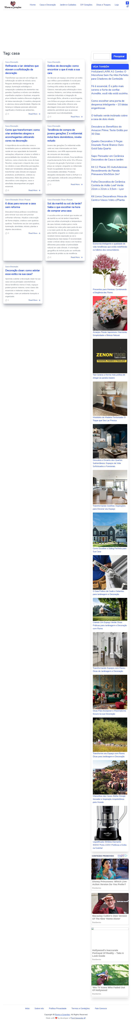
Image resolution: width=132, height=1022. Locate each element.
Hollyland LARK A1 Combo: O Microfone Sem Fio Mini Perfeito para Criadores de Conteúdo (109, 75)
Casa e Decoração (48, 4)
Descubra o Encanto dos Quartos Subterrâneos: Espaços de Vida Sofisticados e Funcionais (107, 463)
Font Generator (77, 1018)
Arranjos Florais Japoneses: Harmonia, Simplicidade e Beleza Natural (110, 334)
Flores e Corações (62, 1014)
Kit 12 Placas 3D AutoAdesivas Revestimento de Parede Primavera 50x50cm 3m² (109, 170)
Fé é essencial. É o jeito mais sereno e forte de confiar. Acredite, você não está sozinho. (109, 89)
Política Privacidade (57, 1008)
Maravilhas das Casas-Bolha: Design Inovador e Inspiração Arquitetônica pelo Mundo (109, 799)
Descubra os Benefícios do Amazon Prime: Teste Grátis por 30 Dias (109, 130)
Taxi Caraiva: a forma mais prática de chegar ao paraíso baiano (109, 376)
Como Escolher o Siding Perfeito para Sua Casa (109, 550)
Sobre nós (39, 1008)
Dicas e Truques (103, 4)
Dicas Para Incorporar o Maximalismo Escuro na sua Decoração (109, 712)
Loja (117, 4)
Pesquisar (119, 56)
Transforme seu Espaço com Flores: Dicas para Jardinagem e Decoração (109, 755)
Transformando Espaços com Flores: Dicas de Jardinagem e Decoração (109, 670)
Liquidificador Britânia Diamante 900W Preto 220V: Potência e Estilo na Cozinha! (110, 844)
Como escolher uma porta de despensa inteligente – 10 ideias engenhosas (109, 104)
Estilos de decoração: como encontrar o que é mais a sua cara (63, 69)
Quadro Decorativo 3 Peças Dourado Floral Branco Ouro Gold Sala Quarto (107, 145)
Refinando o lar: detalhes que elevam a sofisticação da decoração (22, 69)
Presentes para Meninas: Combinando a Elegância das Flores (110, 291)
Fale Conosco (101, 1008)
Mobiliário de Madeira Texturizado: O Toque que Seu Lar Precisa (109, 419)
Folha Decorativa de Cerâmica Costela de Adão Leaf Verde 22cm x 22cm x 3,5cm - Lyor (108, 185)
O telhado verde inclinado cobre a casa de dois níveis (109, 117)
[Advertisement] (66, 29)
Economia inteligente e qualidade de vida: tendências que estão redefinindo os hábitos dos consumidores (110, 246)
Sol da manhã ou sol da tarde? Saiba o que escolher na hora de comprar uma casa (64, 207)
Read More (33, 114)
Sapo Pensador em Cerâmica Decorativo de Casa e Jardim (107, 157)
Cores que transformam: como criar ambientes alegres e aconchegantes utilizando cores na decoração (22, 135)
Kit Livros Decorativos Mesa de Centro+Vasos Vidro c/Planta (109, 198)
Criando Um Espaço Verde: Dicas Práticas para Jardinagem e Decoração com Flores (110, 625)
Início (27, 1008)
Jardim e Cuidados (68, 4)
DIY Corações (86, 4)
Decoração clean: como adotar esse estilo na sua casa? (22, 272)
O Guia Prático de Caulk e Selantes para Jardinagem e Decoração (108, 593)
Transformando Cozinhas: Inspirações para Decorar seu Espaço (109, 507)
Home (33, 4)
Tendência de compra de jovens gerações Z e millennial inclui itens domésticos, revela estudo (64, 135)
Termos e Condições (81, 1008)
